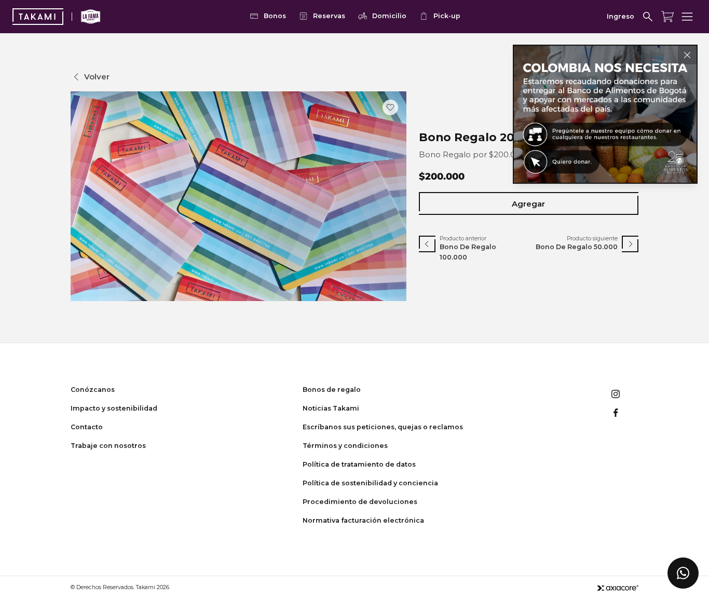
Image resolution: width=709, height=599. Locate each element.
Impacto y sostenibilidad (114, 408)
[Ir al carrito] (667, 16)
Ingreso (620, 16)
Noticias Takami (331, 408)
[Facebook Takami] (615, 412)
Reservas (329, 16)
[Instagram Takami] (615, 394)
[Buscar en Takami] (647, 16)
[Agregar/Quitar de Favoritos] (390, 107)
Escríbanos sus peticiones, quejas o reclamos (383, 427)
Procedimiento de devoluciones (360, 502)
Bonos (275, 16)
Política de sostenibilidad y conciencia (370, 483)
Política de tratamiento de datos (359, 464)
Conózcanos (93, 389)
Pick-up (446, 16)
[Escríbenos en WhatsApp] (683, 573)
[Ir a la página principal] (37, 16)
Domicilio (389, 16)
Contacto (87, 427)
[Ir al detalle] (605, 114)
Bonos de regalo (332, 389)
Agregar (528, 204)
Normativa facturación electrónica (363, 520)
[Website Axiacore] (617, 588)
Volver (97, 76)
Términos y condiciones (345, 446)
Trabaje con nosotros (108, 446)
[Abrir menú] (687, 16)
